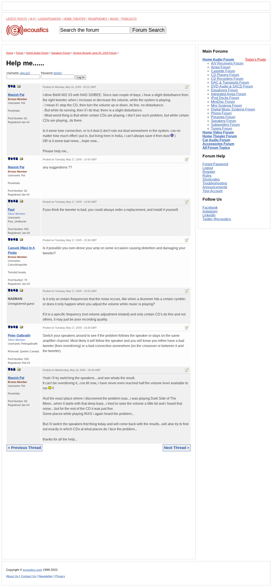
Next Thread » (176, 448)
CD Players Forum (225, 75)
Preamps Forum (223, 117)
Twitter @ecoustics (217, 219)
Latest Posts (16, 18)
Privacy (60, 576)
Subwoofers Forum (225, 125)
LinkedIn (209, 215)
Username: (18, 73)
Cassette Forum (223, 71)
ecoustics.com (32, 569)
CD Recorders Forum (227, 79)
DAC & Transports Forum (230, 82)
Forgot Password (215, 164)
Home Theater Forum (220, 136)
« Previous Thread (24, 448)
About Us (12, 576)
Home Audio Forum (218, 59)
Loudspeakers (49, 18)
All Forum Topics (216, 148)
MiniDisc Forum (223, 102)
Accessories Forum (218, 144)
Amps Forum (220, 67)
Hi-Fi (33, 18)
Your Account (212, 191)
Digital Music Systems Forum (233, 109)
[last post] (14, 86)
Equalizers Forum (224, 90)
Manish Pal (16, 94)
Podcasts (129, 18)
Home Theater (74, 18)
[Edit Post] (187, 87)
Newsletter (45, 576)
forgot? (58, 73)
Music (114, 18)
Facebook (210, 207)
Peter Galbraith (19, 335)
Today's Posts (255, 59)
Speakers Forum (223, 121)
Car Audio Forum (216, 140)
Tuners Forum (221, 128)
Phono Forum (221, 113)
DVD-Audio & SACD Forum (232, 86)
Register (209, 172)
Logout (208, 168)
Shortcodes (211, 179)
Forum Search (148, 30)
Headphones (97, 18)
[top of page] (9, 86)
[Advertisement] (98, 508)
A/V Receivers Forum (227, 63)
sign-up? (25, 73)
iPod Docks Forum (225, 98)
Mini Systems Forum (226, 105)
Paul (11, 209)
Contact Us (28, 576)
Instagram (210, 211)
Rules (207, 175)
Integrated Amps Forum (228, 94)
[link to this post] (19, 86)
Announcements (215, 187)
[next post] (11, 86)
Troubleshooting (215, 183)
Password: (51, 73)
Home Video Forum (218, 132)
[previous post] (11, 158)
